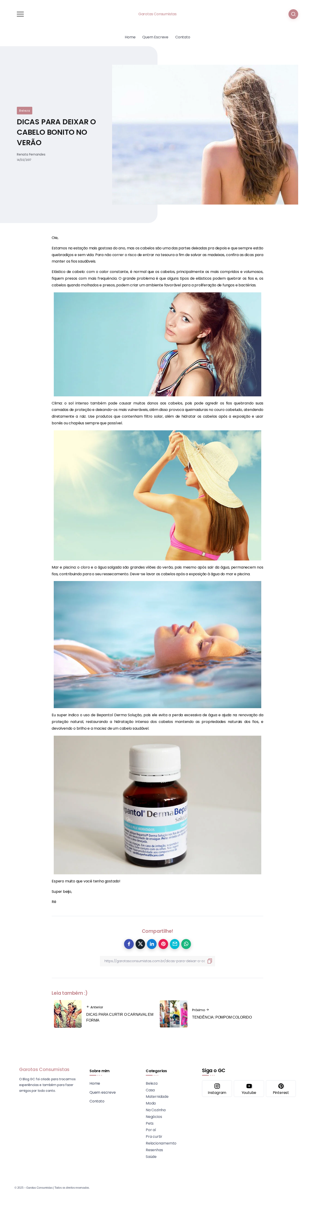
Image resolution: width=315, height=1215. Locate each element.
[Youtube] (249, 1088)
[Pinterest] (281, 1088)
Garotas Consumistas (157, 14)
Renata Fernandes (31, 154)
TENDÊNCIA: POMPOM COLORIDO (222, 1017)
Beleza (24, 111)
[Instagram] (217, 1088)
